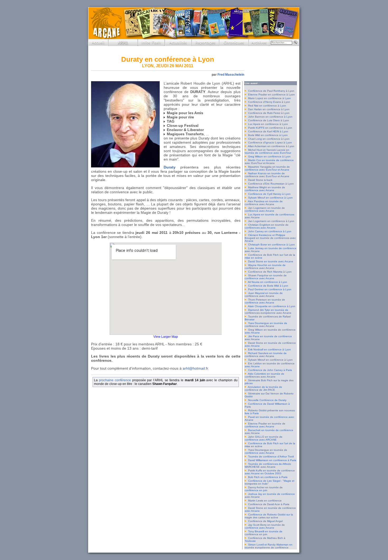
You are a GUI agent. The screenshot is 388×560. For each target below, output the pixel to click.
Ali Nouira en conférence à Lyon (267, 282)
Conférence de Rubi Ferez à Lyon (269, 113)
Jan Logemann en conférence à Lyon (271, 221)
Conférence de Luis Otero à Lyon (268, 120)
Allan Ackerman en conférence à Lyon (271, 146)
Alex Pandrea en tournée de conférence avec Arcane (264, 203)
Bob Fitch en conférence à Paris (267, 477)
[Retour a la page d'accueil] (98, 44)
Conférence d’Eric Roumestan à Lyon (271, 183)
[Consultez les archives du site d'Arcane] (259, 44)
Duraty (170, 167)
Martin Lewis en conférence (265, 500)
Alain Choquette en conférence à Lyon (271, 306)
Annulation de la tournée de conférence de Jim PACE (263, 388)
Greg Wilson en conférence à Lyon (269, 156)
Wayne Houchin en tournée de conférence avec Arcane (265, 266)
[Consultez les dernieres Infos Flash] (151, 44)
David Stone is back (260, 179)
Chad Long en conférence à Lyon (269, 138)
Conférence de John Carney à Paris (270, 370)
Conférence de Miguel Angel (265, 521)
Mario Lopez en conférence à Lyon (269, 98)
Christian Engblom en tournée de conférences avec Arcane (266, 226)
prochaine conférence (115, 380)
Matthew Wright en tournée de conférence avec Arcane (265, 189)
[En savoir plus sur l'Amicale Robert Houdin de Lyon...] (123, 44)
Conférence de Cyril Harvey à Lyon (269, 193)
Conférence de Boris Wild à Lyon (268, 285)
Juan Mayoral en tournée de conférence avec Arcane (264, 294)
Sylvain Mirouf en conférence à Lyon (270, 197)
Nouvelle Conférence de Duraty (267, 400)
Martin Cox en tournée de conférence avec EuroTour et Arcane (269, 162)
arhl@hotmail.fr (195, 368)
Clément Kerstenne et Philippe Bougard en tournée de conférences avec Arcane (270, 238)
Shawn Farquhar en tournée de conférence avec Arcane (266, 277)
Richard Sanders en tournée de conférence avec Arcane (266, 355)
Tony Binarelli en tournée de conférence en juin (263, 533)
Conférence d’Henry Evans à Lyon (269, 101)
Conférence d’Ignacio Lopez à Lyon (270, 142)
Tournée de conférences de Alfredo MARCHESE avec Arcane (268, 465)
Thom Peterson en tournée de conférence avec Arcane (265, 301)
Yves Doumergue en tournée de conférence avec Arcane (266, 324)
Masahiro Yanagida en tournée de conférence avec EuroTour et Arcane (267, 168)
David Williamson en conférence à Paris (272, 460)
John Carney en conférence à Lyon (269, 231)
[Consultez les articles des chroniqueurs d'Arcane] (234, 44)
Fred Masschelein (230, 74)
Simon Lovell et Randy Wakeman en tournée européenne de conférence (268, 546)
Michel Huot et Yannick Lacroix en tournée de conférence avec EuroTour (268, 151)
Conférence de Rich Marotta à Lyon (270, 271)
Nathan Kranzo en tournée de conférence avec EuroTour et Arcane (267, 175)
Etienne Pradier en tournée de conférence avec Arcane (265, 425)
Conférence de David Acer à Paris (268, 504)
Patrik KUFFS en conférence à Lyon (270, 127)
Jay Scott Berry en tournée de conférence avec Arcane (265, 526)
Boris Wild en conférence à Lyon (268, 135)
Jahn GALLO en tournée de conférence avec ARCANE (263, 438)
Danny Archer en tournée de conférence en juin (264, 489)
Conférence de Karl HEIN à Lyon (268, 131)
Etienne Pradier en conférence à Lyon (271, 94)
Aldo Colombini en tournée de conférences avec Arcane (264, 375)
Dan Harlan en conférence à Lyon (269, 109)
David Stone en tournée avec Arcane (270, 261)
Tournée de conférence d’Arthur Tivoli (271, 456)
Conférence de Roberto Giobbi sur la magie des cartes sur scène (269, 516)
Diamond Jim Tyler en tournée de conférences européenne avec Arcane (268, 311)
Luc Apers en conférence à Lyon (268, 124)
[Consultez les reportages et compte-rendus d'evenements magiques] (205, 44)
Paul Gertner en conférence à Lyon (269, 289)
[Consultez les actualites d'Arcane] (178, 44)
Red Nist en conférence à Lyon (267, 105)
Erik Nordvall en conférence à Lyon (269, 349)
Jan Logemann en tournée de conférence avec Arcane (265, 209)
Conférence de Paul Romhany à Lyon (271, 90)
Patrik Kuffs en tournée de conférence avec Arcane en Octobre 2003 (270, 472)
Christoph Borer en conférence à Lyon (271, 244)
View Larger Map (165, 336)
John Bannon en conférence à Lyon (270, 116)
